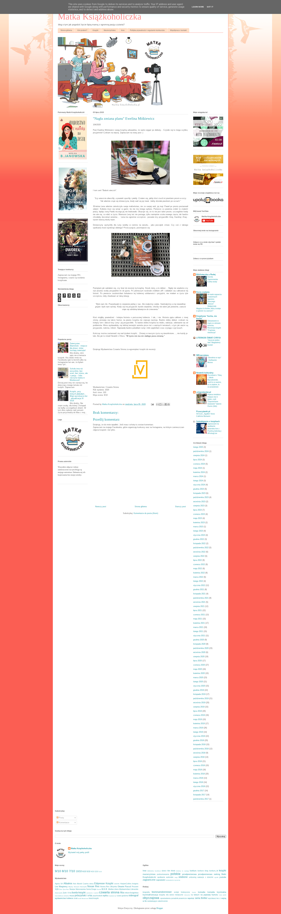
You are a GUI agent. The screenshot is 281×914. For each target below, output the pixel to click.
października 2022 (201, 547)
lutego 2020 (198, 681)
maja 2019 (197, 719)
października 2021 (201, 598)
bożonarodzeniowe (162, 892)
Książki (95, 30)
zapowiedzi (160, 880)
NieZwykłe (83, 886)
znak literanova (83, 898)
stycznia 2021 (199, 635)
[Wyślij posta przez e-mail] (152, 404)
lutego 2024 (198, 480)
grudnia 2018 (198, 740)
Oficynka (113, 886)
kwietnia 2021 (199, 623)
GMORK (117, 884)
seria (197, 898)
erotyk (176, 892)
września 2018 (199, 753)
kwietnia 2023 (199, 522)
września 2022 (199, 552)
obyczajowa (151, 897)
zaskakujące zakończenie (157, 901)
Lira (56, 886)
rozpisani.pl (112, 896)
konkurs (193, 871)
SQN (57, 889)
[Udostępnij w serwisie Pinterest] (168, 404)
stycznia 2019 (199, 736)
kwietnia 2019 (199, 723)
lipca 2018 (197, 761)
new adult (222, 895)
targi (176, 877)
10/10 (79, 871)
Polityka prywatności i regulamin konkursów (147, 30)
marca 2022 (198, 577)
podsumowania (163, 874)
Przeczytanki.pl (203, 411)
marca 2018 (198, 778)
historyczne (185, 892)
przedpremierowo (205, 874)
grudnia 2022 (198, 539)
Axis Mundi (77, 884)
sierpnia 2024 (198, 455)
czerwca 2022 (199, 564)
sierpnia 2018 (198, 757)
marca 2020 (198, 677)
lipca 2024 (197, 460)
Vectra (99, 889)
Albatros (68, 883)
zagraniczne (149, 880)
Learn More (198, 7)
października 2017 (201, 799)
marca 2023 (198, 526)
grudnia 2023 (198, 489)
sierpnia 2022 (198, 556)
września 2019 (199, 702)
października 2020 (201, 648)
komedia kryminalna (217, 892)
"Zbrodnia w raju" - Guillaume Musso (214, 360)
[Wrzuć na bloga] (160, 404)
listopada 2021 (199, 594)
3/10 (100, 871)
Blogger (159, 908)
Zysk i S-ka (67, 893)
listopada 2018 (199, 744)
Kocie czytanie (202, 292)
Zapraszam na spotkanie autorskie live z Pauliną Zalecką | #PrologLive (214, 428)
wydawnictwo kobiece (64, 898)
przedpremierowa (189, 874)
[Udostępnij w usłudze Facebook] (165, 404)
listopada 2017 (199, 795)
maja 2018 (197, 770)
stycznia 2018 (199, 786)
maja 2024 (197, 468)
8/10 (65, 871)
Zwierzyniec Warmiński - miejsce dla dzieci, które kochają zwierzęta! (78, 346)
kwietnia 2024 (199, 472)
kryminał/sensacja (150, 895)
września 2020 (199, 652)
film (168, 871)
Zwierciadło (58, 893)
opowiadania (165, 898)
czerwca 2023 (199, 514)
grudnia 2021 (198, 589)
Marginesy (63, 886)
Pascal (128, 886)
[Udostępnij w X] (163, 404)
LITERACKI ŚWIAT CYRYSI (208, 338)
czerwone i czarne (92, 893)
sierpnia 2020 (198, 656)
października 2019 (201, 698)
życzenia (177, 880)
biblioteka (150, 871)
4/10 (92, 871)
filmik (173, 871)
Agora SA (59, 884)
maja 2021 (197, 619)
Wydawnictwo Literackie (128, 889)
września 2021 (199, 602)
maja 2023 (197, 518)
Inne (123, 30)
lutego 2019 (198, 732)
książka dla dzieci (166, 895)
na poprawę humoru (209, 895)
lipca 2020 (197, 661)
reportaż (190, 898)
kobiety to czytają (182, 871)
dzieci (164, 871)
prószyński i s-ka (83, 895)
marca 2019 (198, 728)
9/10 (58, 871)
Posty (61, 818)
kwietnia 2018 (199, 774)
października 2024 (201, 451)
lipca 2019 (197, 711)
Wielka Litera (113, 889)
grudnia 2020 (198, 640)
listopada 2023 (199, 493)
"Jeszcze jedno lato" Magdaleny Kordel (214, 342)
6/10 (84, 871)
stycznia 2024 (199, 485)
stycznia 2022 (199, 585)
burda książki (79, 892)
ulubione (183, 877)
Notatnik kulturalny (204, 373)
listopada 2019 (199, 694)
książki (222, 870)
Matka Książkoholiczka (99, 16)
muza (72, 896)
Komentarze (63, 822)
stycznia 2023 (199, 535)
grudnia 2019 (198, 690)
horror (194, 892)
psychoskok (97, 896)
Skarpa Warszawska (77, 889)
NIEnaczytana (202, 355)
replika (105, 896)
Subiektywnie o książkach (208, 421)
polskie (175, 873)
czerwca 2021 (199, 615)
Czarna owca (88, 884)
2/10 (96, 871)
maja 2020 (197, 669)
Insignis (135, 884)
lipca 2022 (197, 560)
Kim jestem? (82, 30)
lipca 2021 (197, 610)
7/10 (72, 871)
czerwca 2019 (199, 715)
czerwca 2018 (199, 765)
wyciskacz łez (213, 898)
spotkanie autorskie (165, 877)
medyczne (179, 895)
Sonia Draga (91, 889)
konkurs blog (203, 871)
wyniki (216, 877)
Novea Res (104, 886)
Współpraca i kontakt (178, 30)
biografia (146, 892)
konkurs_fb (213, 871)
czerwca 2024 (199, 464)
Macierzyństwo (110, 30)
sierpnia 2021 (198, 606)
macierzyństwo (149, 874)
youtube (222, 877)
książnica (134, 893)
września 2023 (199, 501)
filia (122, 892)
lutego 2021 (198, 631)
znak (76, 898)
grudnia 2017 (198, 790)
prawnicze (183, 898)
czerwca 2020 (199, 665)
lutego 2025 (198, 447)
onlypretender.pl (203, 392)
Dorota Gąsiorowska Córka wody (213, 279)
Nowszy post (100, 506)
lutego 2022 (198, 581)
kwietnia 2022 (199, 573)
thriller (204, 898)
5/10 (88, 871)
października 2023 (201, 497)
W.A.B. (105, 889)
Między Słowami (73, 886)
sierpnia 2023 (198, 506)
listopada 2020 (199, 644)
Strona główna (66, 30)
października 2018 (201, 749)
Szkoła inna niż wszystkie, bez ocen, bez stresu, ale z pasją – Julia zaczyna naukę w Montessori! (79, 374)
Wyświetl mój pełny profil (78, 852)
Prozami (135, 886)
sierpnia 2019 (198, 707)
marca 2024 (198, 476)
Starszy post (180, 506)
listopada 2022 (199, 543)
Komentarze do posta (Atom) (146, 513)
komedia (201, 892)
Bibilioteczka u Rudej (206, 274)
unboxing (192, 877)
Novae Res (93, 886)
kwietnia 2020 (199, 673)
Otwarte (121, 886)
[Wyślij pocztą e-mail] (157, 404)
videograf (133, 895)
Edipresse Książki (103, 883)
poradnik (174, 898)
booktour (158, 871)
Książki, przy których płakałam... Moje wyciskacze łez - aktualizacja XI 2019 (79, 396)
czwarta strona (109, 892)
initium (127, 893)
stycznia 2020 (199, 686)
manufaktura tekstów (62, 896)
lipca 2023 (197, 510)
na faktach (195, 895)
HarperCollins (125, 884)
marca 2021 (198, 627)
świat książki (94, 898)
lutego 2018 (198, 782)
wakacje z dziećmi (205, 877)
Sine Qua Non (64, 889)
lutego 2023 (198, 531)
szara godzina (122, 896)
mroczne (187, 895)
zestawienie (170, 880)
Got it (210, 7)
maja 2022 (197, 568)
